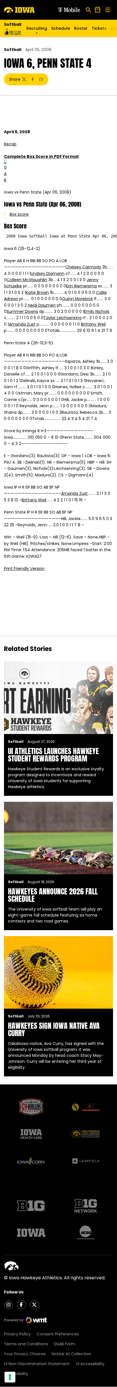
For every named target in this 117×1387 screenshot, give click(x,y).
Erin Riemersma (81, 286)
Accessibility (16, 1374)
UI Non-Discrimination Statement (37, 1364)
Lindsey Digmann (47, 273)
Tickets (99, 30)
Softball (12, 49)
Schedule (60, 28)
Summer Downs (22, 311)
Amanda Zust (22, 324)
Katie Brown (37, 292)
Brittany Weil (93, 324)
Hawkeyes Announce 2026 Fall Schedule (53, 895)
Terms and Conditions (26, 1344)
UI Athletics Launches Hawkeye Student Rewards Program (53, 754)
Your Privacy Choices (25, 1354)
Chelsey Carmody (83, 267)
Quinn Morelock (77, 299)
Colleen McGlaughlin (27, 280)
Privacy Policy (17, 1334)
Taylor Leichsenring (62, 318)
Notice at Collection (71, 1354)
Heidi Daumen (42, 305)
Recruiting (36, 28)
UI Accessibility (90, 1364)
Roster (81, 28)
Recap (10, 144)
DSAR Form (64, 1344)
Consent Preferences (58, 1334)
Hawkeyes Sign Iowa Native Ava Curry (54, 1029)
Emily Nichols (96, 311)
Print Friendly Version (24, 568)
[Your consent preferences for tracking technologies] (10, 1377)
